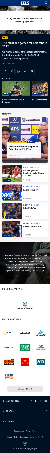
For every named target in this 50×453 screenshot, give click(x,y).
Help (16, 437)
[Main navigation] (3, 3)
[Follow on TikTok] (30, 401)
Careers (9, 437)
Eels (5, 38)
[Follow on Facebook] (35, 401)
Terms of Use (19, 431)
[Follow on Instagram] (45, 401)
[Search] (46, 3)
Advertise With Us (36, 437)
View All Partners (25, 388)
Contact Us (24, 437)
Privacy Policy (31, 431)
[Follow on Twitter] (40, 401)
